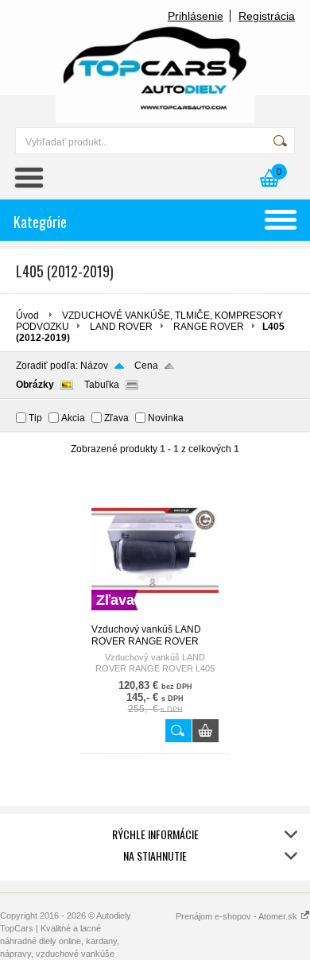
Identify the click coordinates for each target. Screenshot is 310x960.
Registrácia (266, 16)
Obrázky (35, 384)
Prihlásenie (195, 16)
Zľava (116, 418)
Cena (146, 365)
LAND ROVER (121, 326)
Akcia (73, 418)
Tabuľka (101, 384)
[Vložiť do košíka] (205, 730)
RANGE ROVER (208, 326)
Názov (94, 365)
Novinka (166, 418)
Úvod (27, 315)
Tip (35, 418)
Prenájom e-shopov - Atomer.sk (238, 916)
